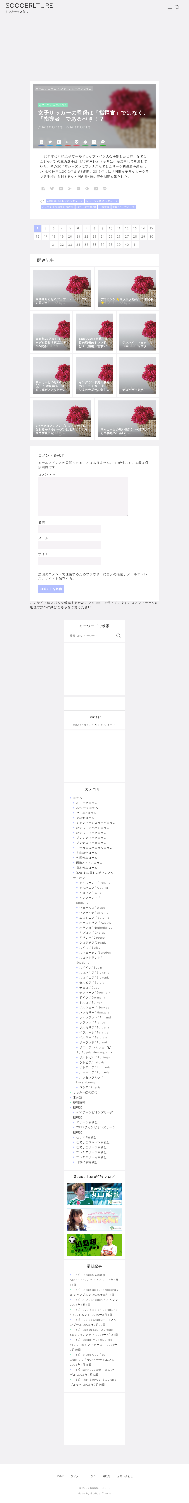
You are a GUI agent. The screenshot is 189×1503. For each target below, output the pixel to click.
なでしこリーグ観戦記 (91, 1147)
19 (62, 236)
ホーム (39, 88)
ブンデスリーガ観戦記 (91, 1157)
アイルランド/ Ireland (95, 882)
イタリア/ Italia (90, 892)
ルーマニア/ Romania (94, 1072)
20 (70, 236)
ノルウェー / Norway (94, 1007)
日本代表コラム (87, 867)
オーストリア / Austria (95, 922)
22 (86, 236)
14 (143, 228)
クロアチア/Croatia (93, 942)
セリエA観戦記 (86, 1137)
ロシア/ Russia (90, 1087)
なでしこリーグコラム (91, 833)
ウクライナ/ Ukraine (94, 912)
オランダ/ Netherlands (96, 927)
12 (127, 228)
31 (54, 244)
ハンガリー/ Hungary (94, 1012)
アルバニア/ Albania (93, 887)
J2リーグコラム (87, 808)
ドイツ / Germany (92, 997)
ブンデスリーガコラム (91, 842)
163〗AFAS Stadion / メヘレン (96, 1299)
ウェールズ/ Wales (92, 907)
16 (37, 236)
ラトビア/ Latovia (92, 1062)
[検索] (118, 636)
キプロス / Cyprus (92, 932)
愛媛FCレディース (123, 207)
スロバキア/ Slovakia (94, 972)
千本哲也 (104, 207)
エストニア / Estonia (94, 917)
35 (86, 244)
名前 (41, 522)
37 (103, 244)
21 (78, 236)
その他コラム (85, 818)
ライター (76, 1476)
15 (151, 228)
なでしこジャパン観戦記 (93, 1142)
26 (119, 236)
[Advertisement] (94, 48)
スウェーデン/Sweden (95, 952)
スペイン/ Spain (90, 967)
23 (94, 236)
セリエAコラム (86, 813)
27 (127, 236)
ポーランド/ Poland (93, 1042)
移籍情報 (79, 1102)
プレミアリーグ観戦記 (91, 1152)
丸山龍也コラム (87, 852)
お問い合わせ (125, 1476)
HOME (60, 1476)
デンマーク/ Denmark (94, 992)
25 (111, 236)
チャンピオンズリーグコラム (96, 823)
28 (135, 236)
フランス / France (92, 1022)
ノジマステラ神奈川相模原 (58, 207)
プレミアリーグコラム (91, 837)
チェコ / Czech (90, 987)
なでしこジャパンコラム (76, 88)
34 (78, 244)
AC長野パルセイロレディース (65, 201)
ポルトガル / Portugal (95, 1057)
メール (43, 538)
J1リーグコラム (87, 803)
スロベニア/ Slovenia (94, 977)
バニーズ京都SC (86, 207)
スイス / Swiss (90, 947)
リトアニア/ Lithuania (95, 1067)
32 (62, 244)
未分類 (77, 1097)
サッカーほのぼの (85, 1092)
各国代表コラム (87, 857)
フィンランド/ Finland (95, 1017)
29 (143, 236)
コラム (52, 88)
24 (103, 236)
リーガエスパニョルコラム (94, 847)
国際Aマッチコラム (89, 862)
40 (127, 244)
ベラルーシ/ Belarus (93, 1032)
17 (46, 236)
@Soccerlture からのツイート (94, 725)
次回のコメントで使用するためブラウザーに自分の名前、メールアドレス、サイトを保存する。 (92, 576)
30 (151, 236)
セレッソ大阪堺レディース (102, 201)
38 (111, 244)
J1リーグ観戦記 (87, 1122)
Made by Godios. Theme (94, 1493)
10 (111, 228)
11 (119, 228)
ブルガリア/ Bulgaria (94, 1027)
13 (135, 228)
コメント (46, 474)
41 (135, 244)
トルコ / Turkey (90, 1002)
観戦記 (77, 1107)
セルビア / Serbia (91, 982)
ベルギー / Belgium (93, 1037)
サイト (43, 554)
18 (54, 236)
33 (70, 244)
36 (94, 244)
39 (119, 244)
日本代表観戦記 (87, 1162)
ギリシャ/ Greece (92, 937)
